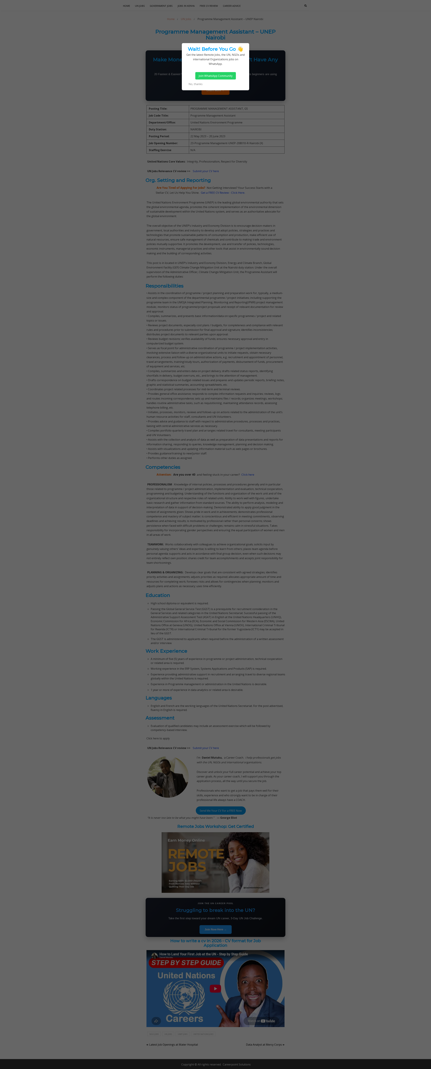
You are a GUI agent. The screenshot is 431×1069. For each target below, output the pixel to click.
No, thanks (196, 84)
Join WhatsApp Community (216, 76)
